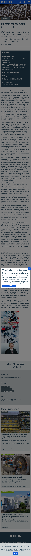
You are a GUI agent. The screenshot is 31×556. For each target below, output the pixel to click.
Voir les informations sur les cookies (16, 550)
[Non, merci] (29, 549)
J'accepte (15, 553)
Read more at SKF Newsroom (9, 285)
